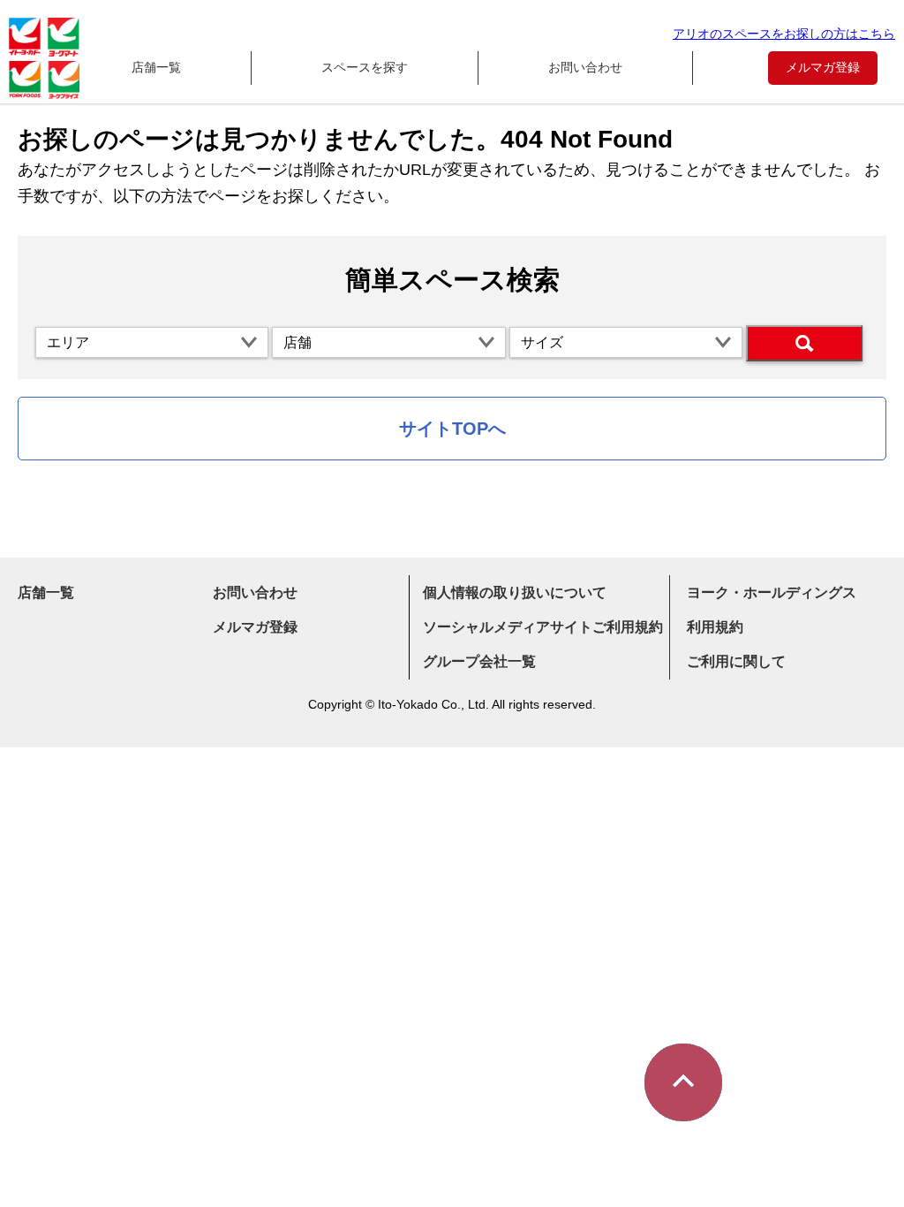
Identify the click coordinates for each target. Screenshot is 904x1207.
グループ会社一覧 (479, 661)
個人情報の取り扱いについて (514, 592)
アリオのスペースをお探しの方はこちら (784, 34)
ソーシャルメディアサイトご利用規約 (543, 626)
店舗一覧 (156, 67)
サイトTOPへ (452, 428)
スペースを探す (364, 67)
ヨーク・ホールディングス (771, 592)
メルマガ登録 (823, 67)
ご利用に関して (736, 661)
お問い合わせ (585, 67)
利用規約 (715, 626)
